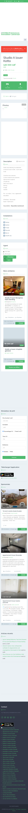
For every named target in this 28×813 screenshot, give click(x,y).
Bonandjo (10, 557)
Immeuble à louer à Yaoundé (10, 755)
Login (16, 1)
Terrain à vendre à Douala (9, 745)
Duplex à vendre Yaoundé (9, 743)
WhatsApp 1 (11, 257)
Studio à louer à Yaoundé (9, 767)
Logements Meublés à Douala (10, 769)
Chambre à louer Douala (9, 733)
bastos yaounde (15, 604)
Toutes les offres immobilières (10, 790)
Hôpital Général (9, 353)
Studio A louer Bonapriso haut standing (14, 298)
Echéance (5, 445)
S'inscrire (21, 1)
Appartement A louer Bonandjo (12, 555)
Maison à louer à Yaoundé (9, 775)
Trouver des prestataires (9, 794)
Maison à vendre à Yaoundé (9, 779)
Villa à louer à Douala (8, 759)
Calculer (14, 457)
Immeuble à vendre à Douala (10, 749)
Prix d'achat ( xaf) (8, 418)
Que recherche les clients (9, 796)
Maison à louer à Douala (9, 773)
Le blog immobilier (7, 792)
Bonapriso (13, 301)
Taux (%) (5, 436)
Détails (21, 323)
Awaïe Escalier (14, 513)
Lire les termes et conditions (10, 798)
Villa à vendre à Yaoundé (9, 763)
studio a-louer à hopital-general (14, 350)
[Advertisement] (14, 16)
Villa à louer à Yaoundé (8, 757)
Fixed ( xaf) (18, 431)
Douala (12, 70)
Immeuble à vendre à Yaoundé (10, 751)
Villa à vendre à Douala (8, 761)
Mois (11, 451)
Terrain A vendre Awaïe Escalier (12, 511)
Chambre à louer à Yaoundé (10, 735)
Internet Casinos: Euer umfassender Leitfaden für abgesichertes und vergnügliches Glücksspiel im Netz (12, 648)
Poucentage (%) (8, 431)
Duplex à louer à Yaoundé (9, 737)
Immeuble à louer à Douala (9, 753)
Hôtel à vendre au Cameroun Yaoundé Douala (14, 788)
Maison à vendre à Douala (9, 777)
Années (6, 451)
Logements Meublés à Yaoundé (11, 771)
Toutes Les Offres (14, 367)
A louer (21, 293)
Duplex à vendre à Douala (9, 741)
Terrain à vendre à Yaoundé (9, 747)
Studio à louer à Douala (8, 765)
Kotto (9, 70)
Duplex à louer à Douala (9, 739)
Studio (14, 78)
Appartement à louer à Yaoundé (11, 729)
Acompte (5, 424)
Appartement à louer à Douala (10, 731)
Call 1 (9, 260)
